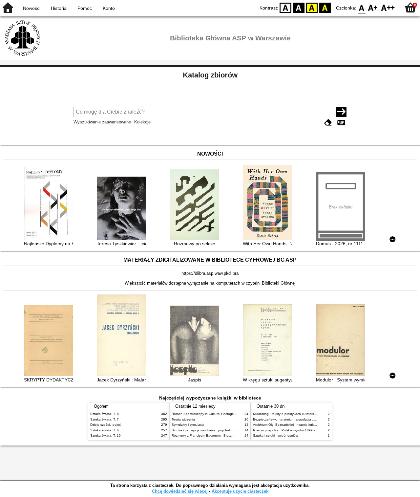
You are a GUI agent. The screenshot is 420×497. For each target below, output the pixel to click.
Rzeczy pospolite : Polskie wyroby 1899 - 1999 (288, 430)
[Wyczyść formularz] (328, 123)
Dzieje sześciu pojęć (105, 424)
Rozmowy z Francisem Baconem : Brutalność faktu (210, 435)
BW (298, 7)
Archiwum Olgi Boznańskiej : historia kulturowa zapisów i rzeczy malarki (306, 424)
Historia (59, 8)
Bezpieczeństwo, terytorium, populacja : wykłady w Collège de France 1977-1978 (314, 419)
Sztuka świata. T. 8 (104, 414)
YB (311, 7)
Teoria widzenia (183, 419)
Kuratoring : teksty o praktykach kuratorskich (286, 414)
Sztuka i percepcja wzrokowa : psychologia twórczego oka (215, 430)
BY (324, 7)
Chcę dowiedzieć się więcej (180, 491)
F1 (373, 7)
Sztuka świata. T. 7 (104, 419)
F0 (362, 7)
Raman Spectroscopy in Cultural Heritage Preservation (213, 414)
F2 (388, 7)
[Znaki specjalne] (341, 123)
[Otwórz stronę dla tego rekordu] (50, 204)
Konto (109, 8)
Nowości (31, 8)
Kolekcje (142, 121)
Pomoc (84, 8)
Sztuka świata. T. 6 (104, 430)
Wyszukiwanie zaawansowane (102, 121)
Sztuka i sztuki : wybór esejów (275, 435)
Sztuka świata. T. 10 (105, 435)
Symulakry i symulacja (188, 424)
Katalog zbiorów (210, 75)
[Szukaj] (341, 112)
